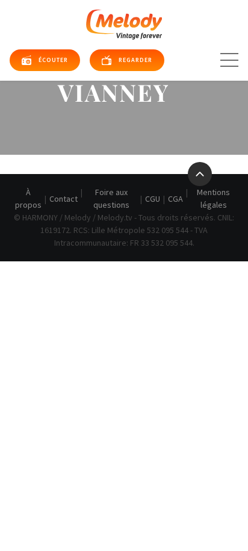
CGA (175, 198)
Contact (63, 198)
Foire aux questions (111, 198)
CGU (152, 198)
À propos (28, 198)
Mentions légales (213, 198)
